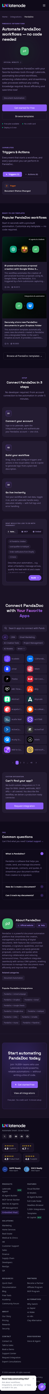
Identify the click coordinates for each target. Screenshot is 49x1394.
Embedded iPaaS (10, 1212)
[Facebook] (27, 1136)
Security (6, 1328)
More (20, 648)
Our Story (6, 1316)
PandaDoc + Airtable (29, 1017)
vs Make (31, 1312)
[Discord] (21, 1136)
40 (31, 762)
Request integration (24, 805)
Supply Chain (8, 1258)
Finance (5, 1254)
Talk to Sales (7, 1345)
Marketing (7, 1225)
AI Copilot (34, 1217)
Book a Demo (8, 1349)
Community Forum (10, 1303)
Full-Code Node (34, 1201)
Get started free (26, 1084)
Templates (32, 1213)
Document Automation (14, 98)
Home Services (9, 1229)
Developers (7, 1262)
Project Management (33, 643)
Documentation (9, 1287)
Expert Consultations (11, 1361)
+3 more (13, 557)
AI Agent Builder (9, 1195)
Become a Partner (35, 1283)
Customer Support (10, 1246)
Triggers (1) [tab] (14, 174)
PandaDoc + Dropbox (12, 1000)
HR (3, 1242)
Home (4, 16)
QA (3, 1270)
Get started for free (24, 107)
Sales (4, 1250)
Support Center (9, 1353)
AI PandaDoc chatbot (18, 541)
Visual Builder (33, 1188)
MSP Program (33, 1291)
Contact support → (34, 841)
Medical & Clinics (10, 1237)
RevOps (5, 1266)
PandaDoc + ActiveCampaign (15, 994)
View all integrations (24, 1093)
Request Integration (11, 1357)
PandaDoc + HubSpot (36, 1011)
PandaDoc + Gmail (32, 1000)
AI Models (8, 648)
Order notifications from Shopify (22, 552)
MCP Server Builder (11, 1199)
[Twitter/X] (4, 1136)
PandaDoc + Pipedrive (31, 1023)
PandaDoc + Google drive (13, 1011)
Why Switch (32, 1304)
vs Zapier (31, 1308)
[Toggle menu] (44, 5)
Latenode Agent (11, 1190)
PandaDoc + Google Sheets (14, 1005)
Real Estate (7, 1233)
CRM (13, 637)
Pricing (5, 1320)
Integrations (16, 16)
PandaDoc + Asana (11, 1023)
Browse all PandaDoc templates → (24, 355)
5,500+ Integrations (36, 1209)
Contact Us (7, 1341)
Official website (26, 925)
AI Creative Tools (11, 643)
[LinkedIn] (10, 1136)
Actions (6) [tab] (33, 174)
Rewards (6, 1324)
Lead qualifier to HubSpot (19, 546)
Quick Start (7, 1283)
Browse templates (24, 116)
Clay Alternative (34, 1320)
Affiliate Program (35, 1287)
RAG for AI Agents (10, 1203)
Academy (6, 1299)
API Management (10, 1208)
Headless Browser (35, 1205)
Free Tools (6, 1295)
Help (43, 925)
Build (33, 577)
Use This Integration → (24, 188)
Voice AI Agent (33, 1341)
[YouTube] (16, 1136)
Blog (4, 1291)
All (5, 637)
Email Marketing (27, 637)
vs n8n (30, 1316)
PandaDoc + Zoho (10, 1017)
